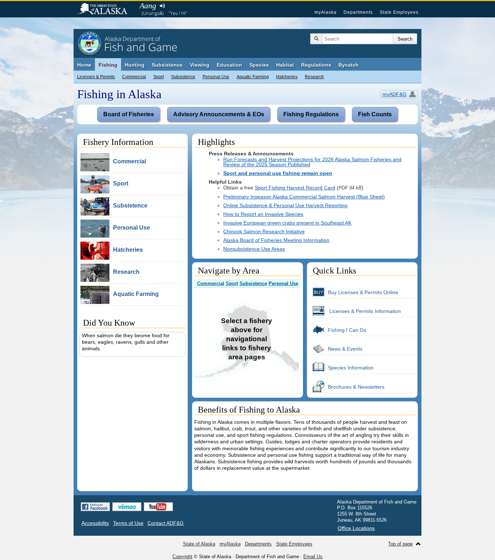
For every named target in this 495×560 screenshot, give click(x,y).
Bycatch (348, 65)
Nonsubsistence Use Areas (254, 249)
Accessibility (95, 523)
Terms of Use (128, 523)
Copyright (182, 556)
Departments (358, 12)
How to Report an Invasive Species (263, 214)
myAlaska (326, 12)
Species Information (351, 368)
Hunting (135, 65)
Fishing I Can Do (347, 330)
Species (259, 65)
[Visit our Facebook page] (95, 506)
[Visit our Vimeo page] (126, 506)
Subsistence (183, 76)
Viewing (199, 65)
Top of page (400, 544)
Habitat (285, 65)
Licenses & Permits (96, 76)
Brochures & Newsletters (356, 387)
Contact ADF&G (165, 523)
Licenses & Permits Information (364, 311)
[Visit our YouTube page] (158, 506)
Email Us (313, 556)
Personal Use (216, 76)
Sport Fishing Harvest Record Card (295, 188)
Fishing (108, 65)
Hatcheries (287, 76)
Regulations (316, 65)
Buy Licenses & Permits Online (363, 292)
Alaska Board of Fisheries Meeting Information (276, 240)
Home (84, 65)
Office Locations (356, 528)
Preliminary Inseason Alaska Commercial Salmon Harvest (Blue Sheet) (304, 197)
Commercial (134, 76)
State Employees (399, 12)
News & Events (345, 349)
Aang (148, 5)
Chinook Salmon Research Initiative (264, 231)
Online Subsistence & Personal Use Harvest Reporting (285, 205)
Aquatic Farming (253, 76)
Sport (158, 76)
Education (229, 65)
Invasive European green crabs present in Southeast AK (287, 223)
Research (314, 76)
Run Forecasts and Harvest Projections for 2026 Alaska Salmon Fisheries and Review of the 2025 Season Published (312, 161)
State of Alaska (105, 9)
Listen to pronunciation (162, 5)
